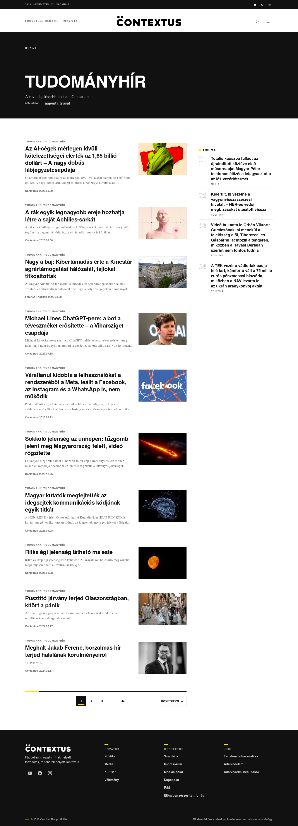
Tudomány (33, 141)
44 (123, 701)
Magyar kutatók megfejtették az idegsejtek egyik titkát (72, 502)
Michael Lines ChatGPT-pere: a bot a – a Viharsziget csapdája (74, 325)
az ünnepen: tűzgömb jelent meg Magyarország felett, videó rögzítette (76, 445)
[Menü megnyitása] (268, 21)
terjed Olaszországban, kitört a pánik (77, 601)
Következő (172, 701)
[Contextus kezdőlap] (149, 21)
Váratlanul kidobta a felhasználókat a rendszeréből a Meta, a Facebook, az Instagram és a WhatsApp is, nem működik (75, 385)
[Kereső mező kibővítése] (257, 21)
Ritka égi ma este (69, 552)
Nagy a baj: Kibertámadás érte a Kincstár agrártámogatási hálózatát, (78, 268)
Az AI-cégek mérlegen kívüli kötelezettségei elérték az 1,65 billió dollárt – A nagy (71, 159)
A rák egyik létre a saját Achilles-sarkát (74, 215)
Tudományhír (54, 141)
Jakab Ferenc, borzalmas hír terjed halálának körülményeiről (73, 651)
